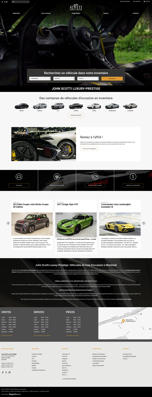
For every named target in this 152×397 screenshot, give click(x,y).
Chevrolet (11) (66, 354)
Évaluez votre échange (99, 354)
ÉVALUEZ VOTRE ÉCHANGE (95, 185)
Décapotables (35, 363)
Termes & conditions (5, 391)
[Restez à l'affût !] (43, 144)
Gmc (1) (64, 374)
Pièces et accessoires (98, 365)
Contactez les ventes (7, 335)
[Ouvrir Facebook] (2, 2)
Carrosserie (96, 363)
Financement (76, 13)
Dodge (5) (64, 358)
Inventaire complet (76, 115)
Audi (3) (64, 361)
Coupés (34, 368)
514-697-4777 (9, 363)
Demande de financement (133, 185)
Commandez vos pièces (72, 335)
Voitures (34, 356)
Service (105, 13)
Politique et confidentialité (15, 391)
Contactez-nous (127, 354)
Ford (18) (64, 356)
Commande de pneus (98, 361)
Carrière (125, 358)
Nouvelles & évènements (89, 148)
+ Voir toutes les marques (69, 379)
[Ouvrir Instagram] (6, 2)
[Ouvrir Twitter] (4, 2)
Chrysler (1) (65, 370)
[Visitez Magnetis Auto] (15, 394)
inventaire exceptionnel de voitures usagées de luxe (67, 274)
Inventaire (16, 13)
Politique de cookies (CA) (34, 391)
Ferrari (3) (65, 363)
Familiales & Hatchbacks (38, 370)
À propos (136, 13)
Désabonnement (25, 391)
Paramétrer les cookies (44, 391)
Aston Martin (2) (66, 365)
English (148, 1)
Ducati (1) (64, 372)
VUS (33, 358)
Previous (8, 223)
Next (143, 223)
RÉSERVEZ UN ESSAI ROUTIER (57, 185)
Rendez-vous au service (99, 358)
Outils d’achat (46, 13)
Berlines (34, 365)
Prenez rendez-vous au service (42, 335)
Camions (34, 361)
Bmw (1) (64, 368)
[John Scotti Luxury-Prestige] (76, 7)
